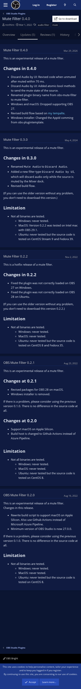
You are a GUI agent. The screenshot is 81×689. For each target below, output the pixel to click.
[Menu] (5, 5)
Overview (9, 35)
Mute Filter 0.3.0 (15, 139)
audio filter (43, 24)
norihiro (9, 24)
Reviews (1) (47, 35)
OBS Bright (11, 658)
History (65, 35)
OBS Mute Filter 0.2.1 (19, 362)
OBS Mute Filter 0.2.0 (19, 495)
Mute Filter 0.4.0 (15, 50)
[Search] (75, 5)
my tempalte (56, 113)
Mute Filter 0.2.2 (15, 256)
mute (55, 24)
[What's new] (65, 5)
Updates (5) (27, 35)
